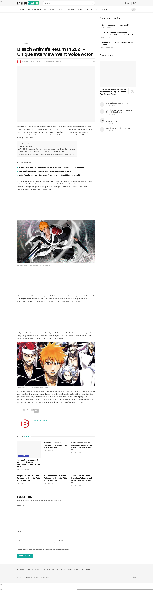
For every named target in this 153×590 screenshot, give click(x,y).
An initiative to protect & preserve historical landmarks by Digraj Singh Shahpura (47, 149)
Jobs (97, 9)
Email (19, 540)
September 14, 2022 (107, 47)
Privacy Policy (21, 569)
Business (81, 9)
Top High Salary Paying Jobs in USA (118, 128)
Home (19, 43)
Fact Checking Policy (34, 569)
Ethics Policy (46, 569)
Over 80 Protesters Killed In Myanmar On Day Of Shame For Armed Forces (113, 91)
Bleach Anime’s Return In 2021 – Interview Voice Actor (34, 265)
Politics (104, 9)
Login (128, 3)
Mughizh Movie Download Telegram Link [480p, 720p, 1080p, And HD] (28, 478)
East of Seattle (25, 577)
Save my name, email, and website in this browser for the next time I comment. (44, 549)
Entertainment (23, 9)
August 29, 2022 (22, 483)
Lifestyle (61, 9)
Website (60, 540)
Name (19, 531)
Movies (53, 9)
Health (90, 9)
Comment (21, 505)
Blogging (72, 9)
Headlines (36, 9)
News (45, 9)
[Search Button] (93, 3)
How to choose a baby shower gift (115, 25)
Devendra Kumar (28, 61)
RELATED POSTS (26, 146)
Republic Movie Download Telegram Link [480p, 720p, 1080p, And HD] (55, 478)
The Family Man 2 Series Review (117, 103)
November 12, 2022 (23, 469)
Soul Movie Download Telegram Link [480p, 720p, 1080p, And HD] (42, 151)
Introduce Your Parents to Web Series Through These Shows (119, 111)
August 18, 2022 (106, 27)
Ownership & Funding (72, 569)
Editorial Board (85, 569)
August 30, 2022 (49, 450)
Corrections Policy (57, 569)
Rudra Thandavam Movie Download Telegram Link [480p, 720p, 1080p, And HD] (47, 154)
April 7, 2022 (41, 61)
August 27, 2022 (106, 37)
